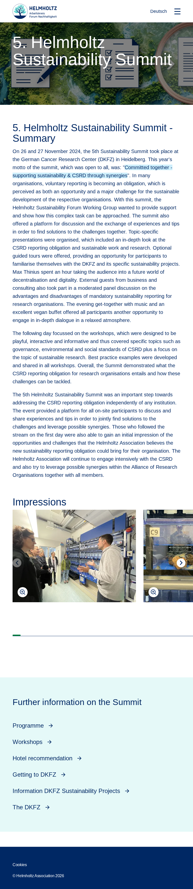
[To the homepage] (35, 17)
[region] (96, 567)
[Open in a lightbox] (74, 556)
